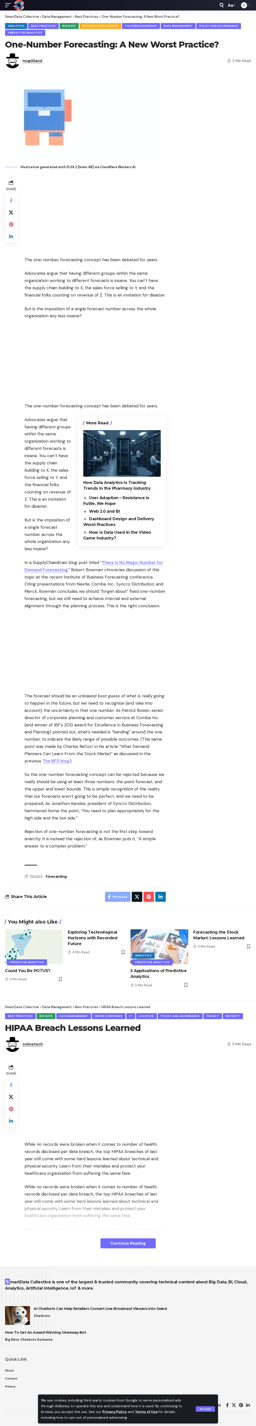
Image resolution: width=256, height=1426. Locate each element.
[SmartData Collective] (19, 5)
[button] (205, 1409)
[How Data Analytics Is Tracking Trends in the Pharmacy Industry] (122, 453)
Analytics (16, 26)
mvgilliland (32, 60)
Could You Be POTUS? (27, 970)
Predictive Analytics (25, 32)
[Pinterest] (241, 1405)
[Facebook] (227, 1405)
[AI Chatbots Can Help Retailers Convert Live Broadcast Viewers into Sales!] (17, 1315)
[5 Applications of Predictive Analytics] (159, 946)
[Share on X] (11, 212)
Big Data (69, 26)
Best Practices (43, 26)
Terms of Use (146, 1412)
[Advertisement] (95, 214)
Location (146, 1016)
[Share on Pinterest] (11, 224)
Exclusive (44, 1339)
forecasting (56, 876)
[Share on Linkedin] (11, 236)
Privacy (212, 1016)
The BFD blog (55, 761)
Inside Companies (108, 1016)
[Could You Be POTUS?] (34, 946)
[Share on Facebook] (11, 200)
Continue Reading (128, 1243)
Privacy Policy (114, 1412)
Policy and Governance (218, 26)
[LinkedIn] (248, 1405)
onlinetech (32, 1044)
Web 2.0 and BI (104, 511)
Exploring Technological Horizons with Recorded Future (92, 938)
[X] (233, 1405)
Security (233, 1016)
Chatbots (42, 1316)
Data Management (178, 26)
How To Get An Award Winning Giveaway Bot (45, 1332)
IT (130, 1016)
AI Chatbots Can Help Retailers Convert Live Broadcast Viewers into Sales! (100, 1308)
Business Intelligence (100, 26)
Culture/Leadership (141, 26)
